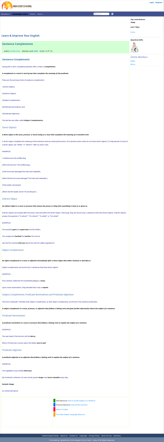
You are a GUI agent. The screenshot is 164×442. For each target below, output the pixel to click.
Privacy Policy (94, 436)
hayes (133, 61)
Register (159, 2)
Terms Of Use (106, 436)
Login (151, 2)
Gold (36, 51)
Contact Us (73, 436)
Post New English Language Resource (70, 414)
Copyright (83, 436)
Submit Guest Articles (50, 436)
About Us (64, 436)
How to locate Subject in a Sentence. (82, 400)
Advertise (117, 436)
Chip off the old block (79, 405)
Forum (32, 14)
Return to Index (62, 409)
